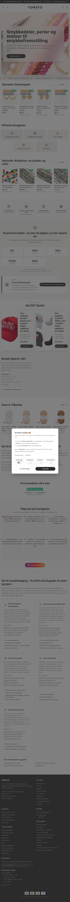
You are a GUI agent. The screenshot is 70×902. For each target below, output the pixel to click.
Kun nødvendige (25, 469)
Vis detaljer (28, 455)
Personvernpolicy (19, 455)
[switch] (19, 462)
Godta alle (45, 469)
